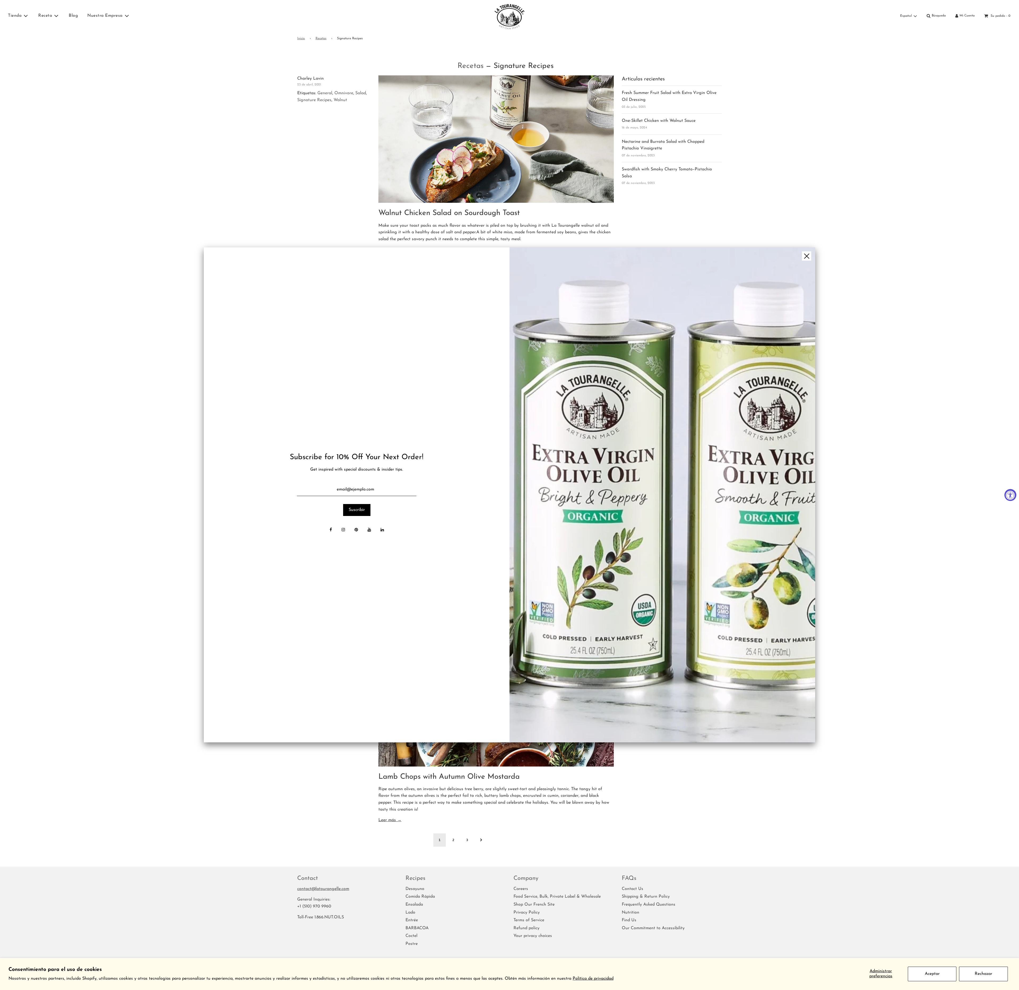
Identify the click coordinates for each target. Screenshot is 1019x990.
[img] (662, 494)
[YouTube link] (369, 530)
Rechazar (983, 974)
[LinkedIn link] (382, 530)
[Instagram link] (343, 530)
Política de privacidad (593, 978)
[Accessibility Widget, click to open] (1010, 495)
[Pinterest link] (356, 530)
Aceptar (932, 974)
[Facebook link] (331, 530)
